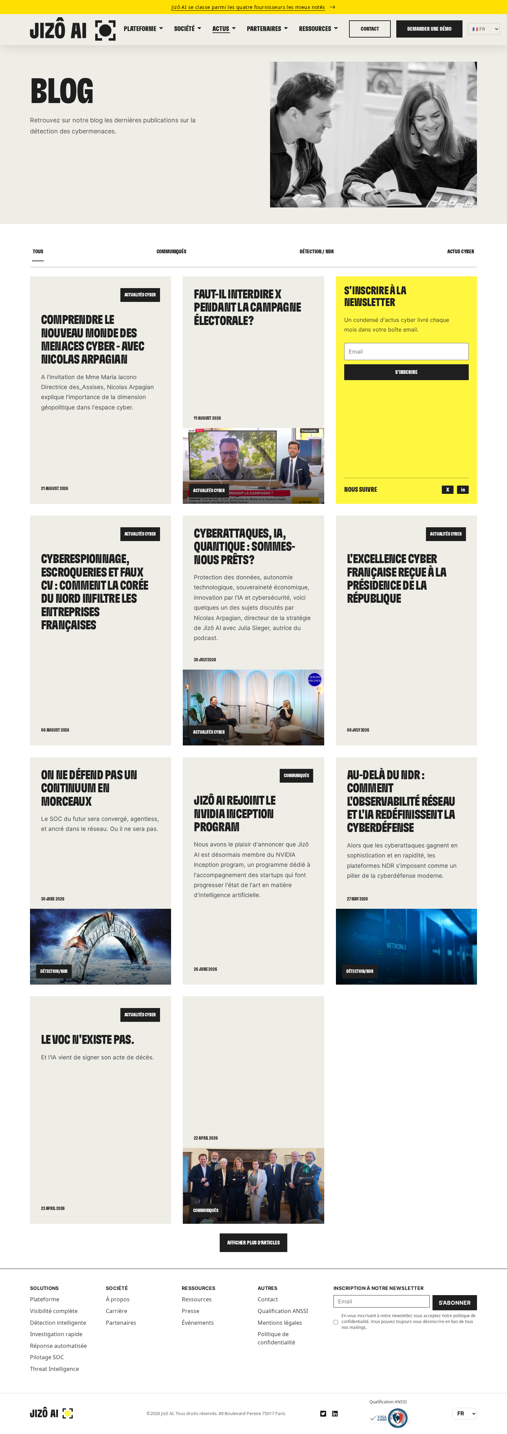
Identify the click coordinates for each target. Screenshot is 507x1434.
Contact (268, 1299)
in (463, 489)
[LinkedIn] (335, 1414)
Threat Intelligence (54, 1369)
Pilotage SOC (47, 1357)
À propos (118, 1299)
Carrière (116, 1311)
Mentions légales (280, 1322)
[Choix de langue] (484, 29)
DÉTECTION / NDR (317, 251)
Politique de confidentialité (276, 1338)
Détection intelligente (58, 1322)
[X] (323, 1414)
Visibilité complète (54, 1311)
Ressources (197, 1299)
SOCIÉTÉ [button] (185, 29)
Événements (198, 1322)
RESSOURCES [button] (315, 29)
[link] (253, 7)
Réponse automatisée (58, 1346)
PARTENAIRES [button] (264, 29)
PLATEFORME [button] (140, 29)
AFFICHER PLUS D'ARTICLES (253, 1242)
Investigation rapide (56, 1334)
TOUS (38, 251)
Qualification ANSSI (283, 1311)
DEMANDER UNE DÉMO (429, 29)
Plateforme (44, 1299)
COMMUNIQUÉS (171, 251)
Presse (190, 1311)
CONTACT (370, 29)
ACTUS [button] (221, 29)
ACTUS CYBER (460, 251)
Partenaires (121, 1322)
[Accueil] (51, 1412)
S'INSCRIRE (406, 372)
